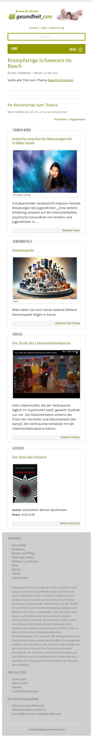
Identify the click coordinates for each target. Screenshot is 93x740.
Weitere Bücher (70, 523)
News (15, 565)
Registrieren (77, 119)
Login (43, 27)
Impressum (19, 679)
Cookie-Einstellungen (25, 691)
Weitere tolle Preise (67, 323)
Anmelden (60, 119)
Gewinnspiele (23, 250)
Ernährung (18, 549)
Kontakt (33, 27)
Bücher (16, 569)
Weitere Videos (70, 437)
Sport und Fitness (23, 557)
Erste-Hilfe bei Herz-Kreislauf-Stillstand (36, 713)
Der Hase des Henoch (29, 457)
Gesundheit (19, 545)
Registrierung (56, 27)
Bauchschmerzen (61, 80)
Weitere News (71, 230)
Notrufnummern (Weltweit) (28, 705)
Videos (16, 573)
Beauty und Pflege (23, 553)
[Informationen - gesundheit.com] (46, 14)
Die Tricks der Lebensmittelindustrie (41, 343)
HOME (14, 49)
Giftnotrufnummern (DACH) (29, 709)
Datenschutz (20, 683)
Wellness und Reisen (25, 561)
